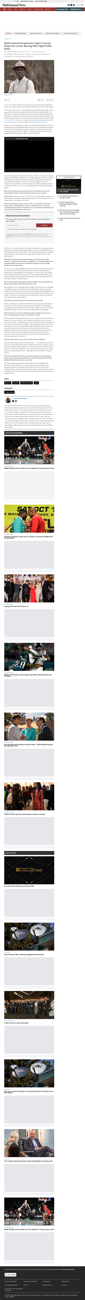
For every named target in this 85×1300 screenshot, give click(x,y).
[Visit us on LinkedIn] (74, 5)
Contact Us (64, 1285)
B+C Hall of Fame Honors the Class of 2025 (69, 190)
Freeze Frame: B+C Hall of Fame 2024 (70, 219)
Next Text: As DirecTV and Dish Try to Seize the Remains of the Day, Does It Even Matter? (69, 212)
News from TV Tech (35, 33)
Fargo (36, 383)
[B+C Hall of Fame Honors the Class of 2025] (68, 186)
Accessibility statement (11, 1285)
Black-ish (8, 383)
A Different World (26, 383)
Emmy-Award (8, 105)
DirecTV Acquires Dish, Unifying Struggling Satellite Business (68, 204)
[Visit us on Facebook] (69, 5)
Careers (26, 1285)
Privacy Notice (9, 235)
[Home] (4, 9)
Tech (15, 9)
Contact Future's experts (30, 1281)
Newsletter (50, 100)
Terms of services (25, 234)
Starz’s (22, 120)
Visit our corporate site (67, 1269)
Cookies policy (65, 1281)
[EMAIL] (16, 401)
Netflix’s (15, 122)
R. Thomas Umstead (11, 51)
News (9, 9)
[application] (29, 155)
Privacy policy (46, 1281)
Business (22, 9)
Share (8, 100)
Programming (38, 9)
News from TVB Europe (52, 33)
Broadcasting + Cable (27, 1)
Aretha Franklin (21, 186)
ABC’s (52, 120)
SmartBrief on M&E (20, 33)
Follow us (42, 100)
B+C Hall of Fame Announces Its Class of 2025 (69, 197)
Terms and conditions (11, 1281)
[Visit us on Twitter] (71, 5)
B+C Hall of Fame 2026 (70, 33)
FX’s (6, 120)
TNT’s (13, 120)
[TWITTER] (13, 401)
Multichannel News (41, 1)
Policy (30, 9)
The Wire (16, 383)
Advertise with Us (47, 1285)
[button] (80, 5)
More (47, 9)
